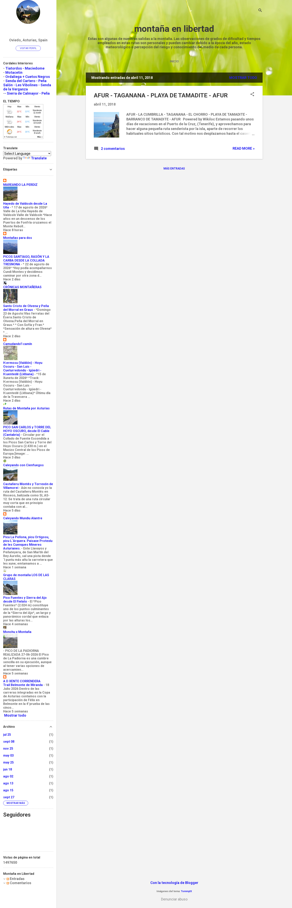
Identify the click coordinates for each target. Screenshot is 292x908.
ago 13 (8, 783)
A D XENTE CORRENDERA (22, 681)
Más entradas (174, 168)
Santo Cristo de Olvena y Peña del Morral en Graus (26, 308)
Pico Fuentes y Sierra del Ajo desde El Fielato (25, 599)
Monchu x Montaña (17, 632)
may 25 (8, 762)
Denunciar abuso (174, 899)
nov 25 (8, 748)
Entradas (16, 879)
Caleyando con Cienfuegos (23, 465)
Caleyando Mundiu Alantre (22, 518)
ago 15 (8, 790)
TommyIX (186, 891)
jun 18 (7, 769)
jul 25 (7, 734)
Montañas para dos (17, 238)
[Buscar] (260, 11)
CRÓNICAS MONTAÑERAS (22, 287)
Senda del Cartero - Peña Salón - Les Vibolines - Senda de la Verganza (27, 85)
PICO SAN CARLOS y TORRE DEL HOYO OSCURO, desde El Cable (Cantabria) (27, 431)
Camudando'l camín (17, 344)
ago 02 (8, 776)
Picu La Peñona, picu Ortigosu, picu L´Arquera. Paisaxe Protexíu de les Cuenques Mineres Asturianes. (27, 542)
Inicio (174, 61)
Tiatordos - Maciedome (24, 68)
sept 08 (8, 741)
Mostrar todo (243, 78)
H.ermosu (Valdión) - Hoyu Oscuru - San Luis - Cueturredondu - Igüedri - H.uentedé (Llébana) (22, 368)
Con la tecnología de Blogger (174, 883)
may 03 (8, 755)
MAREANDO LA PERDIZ (20, 185)
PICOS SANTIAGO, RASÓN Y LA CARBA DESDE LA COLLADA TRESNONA (26, 260)
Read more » (244, 148)
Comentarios (20, 883)
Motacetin (13, 72)
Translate (39, 158)
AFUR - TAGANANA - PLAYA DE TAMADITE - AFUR (161, 95)
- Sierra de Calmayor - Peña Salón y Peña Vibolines (26, 95)
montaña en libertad (174, 28)
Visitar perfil (28, 48)
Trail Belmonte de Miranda (23, 685)
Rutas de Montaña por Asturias (26, 408)
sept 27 (8, 797)
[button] (252, 95)
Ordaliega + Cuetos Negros (27, 77)
